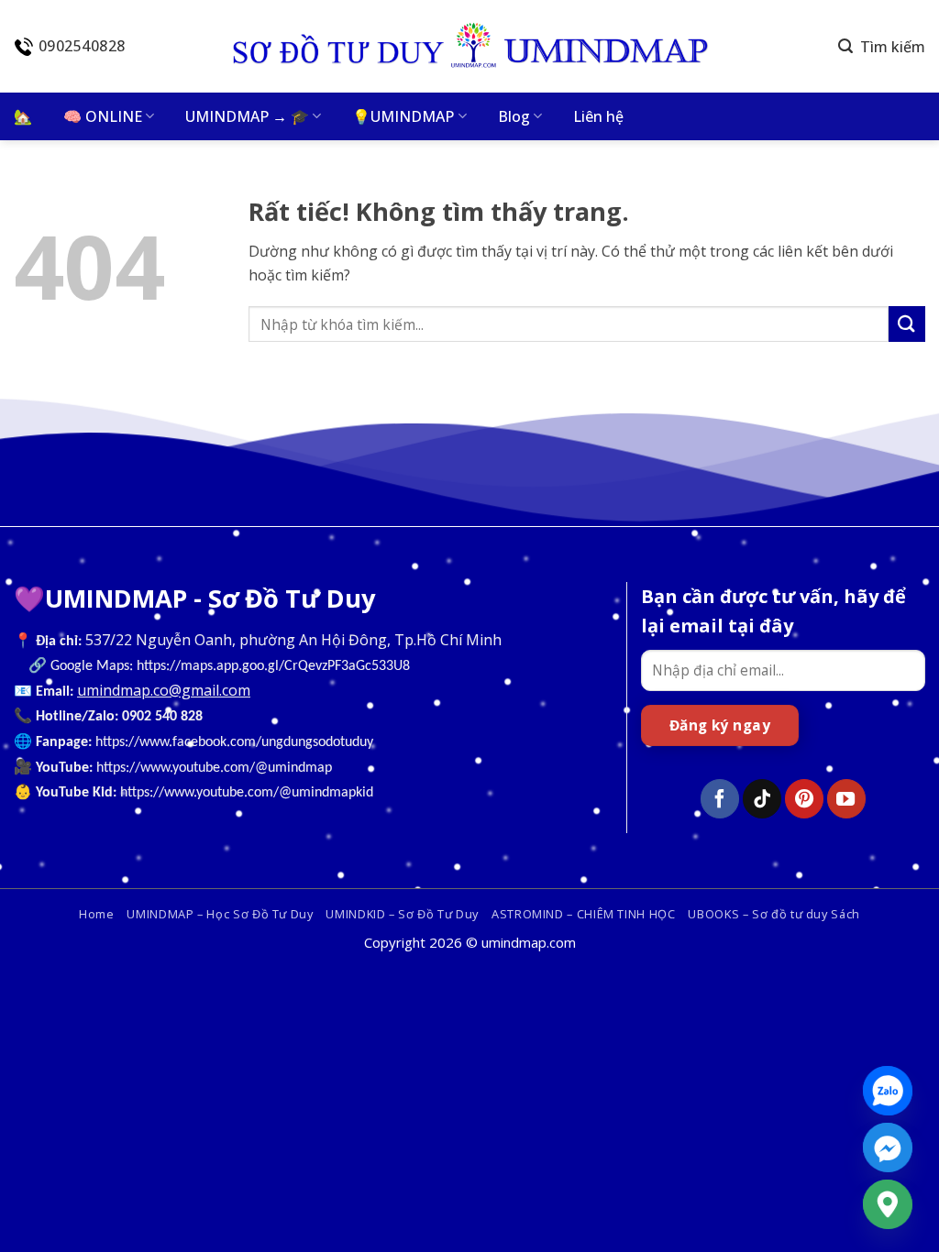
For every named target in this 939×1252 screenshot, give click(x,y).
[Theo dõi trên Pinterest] (804, 798)
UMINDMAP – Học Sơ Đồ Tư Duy (220, 914)
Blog (514, 116)
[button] (881, 46)
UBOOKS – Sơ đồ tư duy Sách (774, 914)
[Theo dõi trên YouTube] (846, 798)
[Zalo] (887, 1090)
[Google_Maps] (887, 1204)
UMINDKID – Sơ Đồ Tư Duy (402, 914)
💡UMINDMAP (403, 116)
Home (97, 914)
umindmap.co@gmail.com (163, 690)
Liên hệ (598, 116)
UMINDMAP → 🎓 (247, 116)
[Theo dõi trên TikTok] (762, 798)
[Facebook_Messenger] (887, 1147)
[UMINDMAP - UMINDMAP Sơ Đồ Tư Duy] (470, 46)
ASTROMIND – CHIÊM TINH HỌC (584, 914)
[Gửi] (907, 324)
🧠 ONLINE (102, 116)
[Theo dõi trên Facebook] (720, 798)
